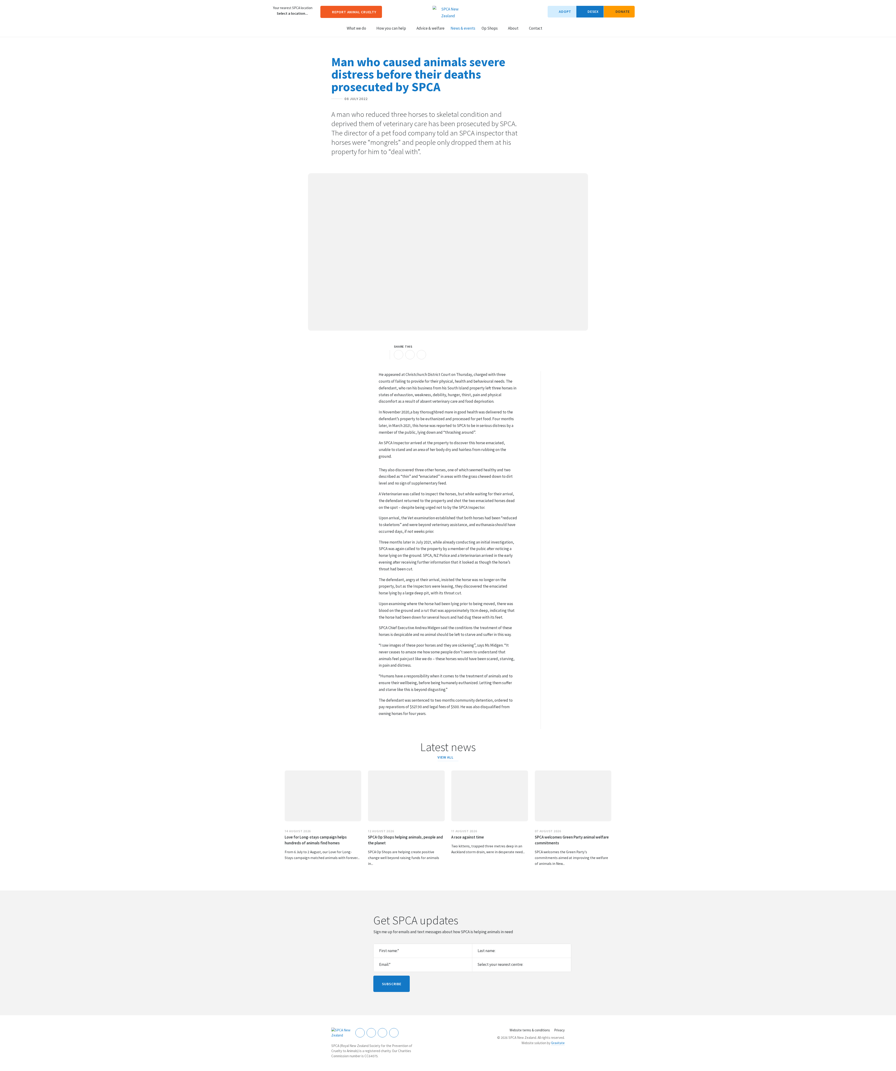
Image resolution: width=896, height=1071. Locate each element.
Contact (535, 28)
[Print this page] (383, 354)
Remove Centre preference (274, 13)
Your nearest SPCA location (292, 8)
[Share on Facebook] (398, 354)
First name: (389, 950)
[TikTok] (394, 1032)
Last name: (486, 950)
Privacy (559, 1030)
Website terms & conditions (530, 1030)
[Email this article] (410, 354)
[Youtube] (382, 1032)
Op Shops (490, 28)
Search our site (550, 28)
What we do (356, 28)
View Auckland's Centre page (266, 10)
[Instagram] (371, 1032)
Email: (385, 964)
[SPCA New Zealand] (341, 1033)
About (513, 28)
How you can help (391, 28)
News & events (463, 28)
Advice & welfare (430, 28)
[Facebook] (360, 1032)
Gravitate (558, 1043)
